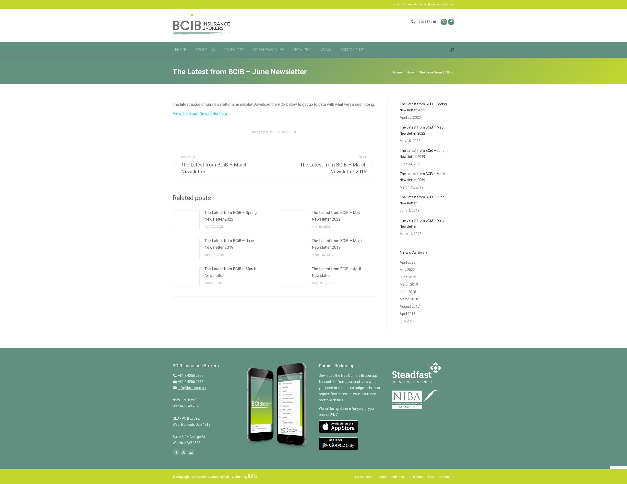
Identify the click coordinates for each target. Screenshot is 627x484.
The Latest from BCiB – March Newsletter (230, 272)
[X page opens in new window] (444, 22)
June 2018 (408, 292)
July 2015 (407, 321)
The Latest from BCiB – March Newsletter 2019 (337, 244)
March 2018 (409, 299)
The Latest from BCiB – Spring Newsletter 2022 (231, 216)
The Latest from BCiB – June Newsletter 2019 (229, 244)
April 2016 (407, 314)
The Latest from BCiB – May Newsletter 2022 (336, 216)
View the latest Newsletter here (200, 113)
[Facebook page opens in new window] (451, 22)
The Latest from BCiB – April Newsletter (336, 272)
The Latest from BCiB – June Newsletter (422, 200)
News (270, 132)
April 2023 (407, 262)
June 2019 (408, 277)
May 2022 (407, 270)
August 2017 (410, 306)
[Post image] (186, 220)
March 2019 (409, 284)
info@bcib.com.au (192, 388)
